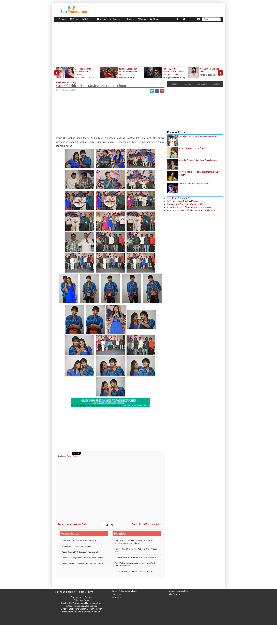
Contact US (117, 597)
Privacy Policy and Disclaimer (125, 591)
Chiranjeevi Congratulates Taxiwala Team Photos (82, 558)
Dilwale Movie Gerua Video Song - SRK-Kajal (186, 204)
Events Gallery (73, 456)
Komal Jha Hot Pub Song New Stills (193, 184)
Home (63, 19)
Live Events (201, 83)
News (75, 19)
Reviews (116, 19)
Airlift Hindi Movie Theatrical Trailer (182, 201)
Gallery (88, 19)
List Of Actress (176, 594)
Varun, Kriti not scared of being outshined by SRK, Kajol (191, 210)
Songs (143, 19)
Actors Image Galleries (179, 591)
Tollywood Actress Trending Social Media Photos (135, 557)
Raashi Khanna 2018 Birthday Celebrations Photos (82, 552)
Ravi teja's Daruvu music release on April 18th (198, 136)
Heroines (216, 83)
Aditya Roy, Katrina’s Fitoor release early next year (189, 207)
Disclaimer (116, 594)
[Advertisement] (138, 45)
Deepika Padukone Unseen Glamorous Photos (134, 571)
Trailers (130, 19)
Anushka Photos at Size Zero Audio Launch (197, 160)
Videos (102, 19)
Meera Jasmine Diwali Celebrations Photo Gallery (82, 563)
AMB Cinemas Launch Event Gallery (76, 546)
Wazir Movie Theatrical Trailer (180, 198)
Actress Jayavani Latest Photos (192, 148)
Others (155, 19)
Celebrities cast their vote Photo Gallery (79, 540)
